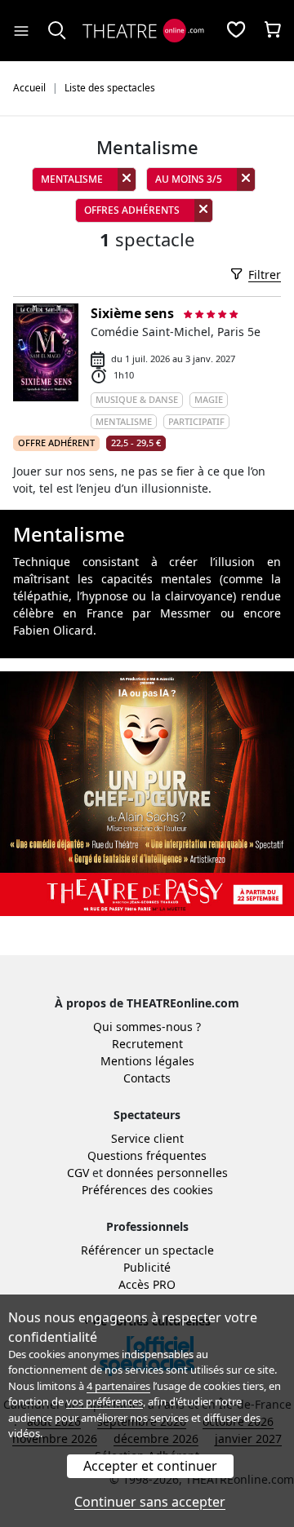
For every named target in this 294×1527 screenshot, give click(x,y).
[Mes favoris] (236, 31)
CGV (78, 1172)
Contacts (147, 1078)
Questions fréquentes (147, 1155)
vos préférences (104, 1401)
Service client (147, 1138)
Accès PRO (147, 1284)
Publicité (147, 1267)
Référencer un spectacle (147, 1250)
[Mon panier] (273, 31)
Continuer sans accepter (149, 1502)
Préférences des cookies (147, 1189)
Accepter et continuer (150, 1466)
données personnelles (167, 1172)
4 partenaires (118, 1386)
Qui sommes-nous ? (147, 1026)
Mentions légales (147, 1061)
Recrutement (147, 1043)
